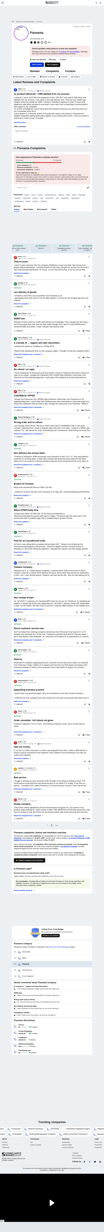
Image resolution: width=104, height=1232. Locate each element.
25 (24, 165)
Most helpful (28, 209)
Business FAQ (66, 1142)
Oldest (53, 209)
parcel (28, 201)
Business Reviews (77, 1158)
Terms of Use (98, 1142)
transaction (49, 198)
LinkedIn (100, 1162)
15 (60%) (28, 169)
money (40, 195)
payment (18, 198)
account (35, 201)
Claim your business (67, 1147)
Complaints (52, 71)
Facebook (84, 1162)
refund (27, 195)
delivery (61, 195)
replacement (75, 198)
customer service (50, 195)
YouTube (95, 1162)
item (41, 198)
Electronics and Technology (58, 947)
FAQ (31, 1142)
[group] (18, 77)
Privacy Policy (98, 1144)
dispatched (64, 198)
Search (96, 3)
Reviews (35, 71)
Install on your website (51, 935)
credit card (26, 198)
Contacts (70, 71)
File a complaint (52, 64)
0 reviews (62, 52)
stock (33, 195)
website (35, 198)
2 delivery (44, 201)
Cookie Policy (98, 1147)
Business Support (67, 1144)
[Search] (49, 187)
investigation (19, 201)
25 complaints (75, 52)
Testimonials (5, 1147)
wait (57, 198)
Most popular (42, 209)
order (68, 195)
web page (81, 195)
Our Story (4, 1142)
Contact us (5, 1144)
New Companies (77, 1155)
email (74, 195)
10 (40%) (27, 167)
